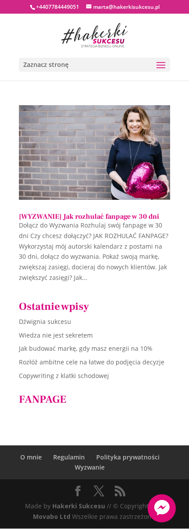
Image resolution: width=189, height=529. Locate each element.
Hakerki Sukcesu (78, 506)
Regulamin (69, 457)
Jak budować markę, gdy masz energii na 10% (86, 348)
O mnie (31, 457)
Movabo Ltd (51, 516)
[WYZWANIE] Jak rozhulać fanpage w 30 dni (89, 216)
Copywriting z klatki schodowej (64, 375)
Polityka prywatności (128, 457)
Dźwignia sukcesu (45, 321)
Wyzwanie (90, 467)
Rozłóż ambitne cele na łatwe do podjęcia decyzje (91, 362)
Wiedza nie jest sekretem (56, 335)
